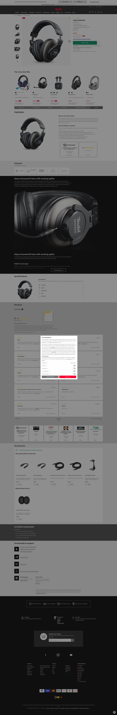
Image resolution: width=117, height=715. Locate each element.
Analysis (43, 365)
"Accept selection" (45, 355)
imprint (43, 360)
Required (44, 362)
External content (45, 373)
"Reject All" (53, 347)
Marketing (44, 368)
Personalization (45, 371)
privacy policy (69, 358)
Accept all (67, 376)
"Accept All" (54, 351)
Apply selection (50, 376)
